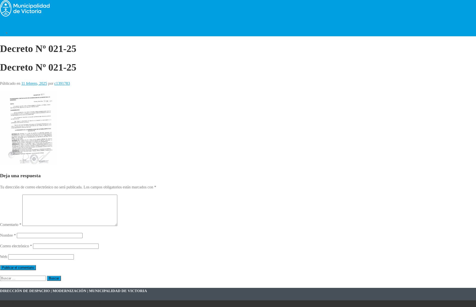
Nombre (8, 235)
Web (3, 257)
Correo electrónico (16, 246)
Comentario (10, 224)
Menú (4, 22)
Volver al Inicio (22, 33)
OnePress (73, 304)
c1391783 (62, 83)
